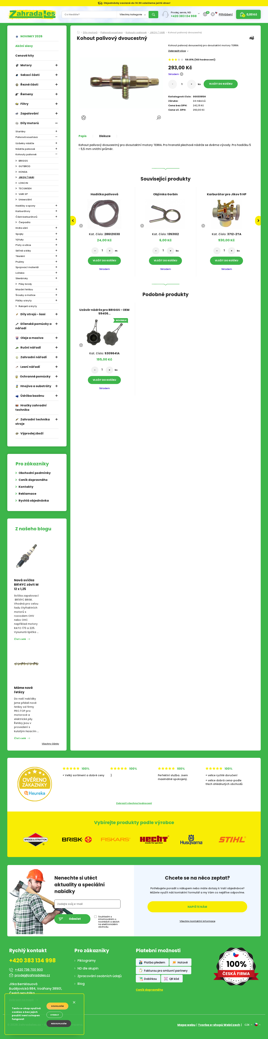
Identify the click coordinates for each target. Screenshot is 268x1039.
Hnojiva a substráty (35, 386)
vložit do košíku (220, 84)
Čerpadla (24, 222)
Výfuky (19, 239)
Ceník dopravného (33, 480)
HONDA (23, 172)
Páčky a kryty (23, 300)
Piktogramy (86, 960)
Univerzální (25, 199)
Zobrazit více (177, 51)
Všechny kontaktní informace (197, 921)
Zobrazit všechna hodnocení (134, 803)
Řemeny (26, 94)
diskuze (104, 136)
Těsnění (20, 256)
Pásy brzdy (25, 284)
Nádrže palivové (25, 149)
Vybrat (54, 1014)
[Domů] (78, 31)
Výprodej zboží (32, 433)
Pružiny (19, 262)
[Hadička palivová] (104, 213)
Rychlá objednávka (34, 500)
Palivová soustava (26, 137)
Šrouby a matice (25, 295)
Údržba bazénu (32, 396)
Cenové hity (24, 56)
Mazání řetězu (24, 289)
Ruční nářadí (30, 347)
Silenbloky (21, 278)
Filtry (24, 104)
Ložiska (19, 273)
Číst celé (20, 639)
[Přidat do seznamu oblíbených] (84, 117)
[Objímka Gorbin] (165, 213)
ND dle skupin (87, 968)
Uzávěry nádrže (24, 143)
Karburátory (22, 211)
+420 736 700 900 (29, 969)
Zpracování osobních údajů (99, 976)
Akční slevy (24, 46)
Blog (81, 983)
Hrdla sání (21, 228)
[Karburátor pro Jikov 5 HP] (227, 213)
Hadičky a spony (25, 205)
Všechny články (50, 743)
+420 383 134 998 (184, 16)
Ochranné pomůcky (35, 376)
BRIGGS (23, 161)
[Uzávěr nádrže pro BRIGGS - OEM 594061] (104, 332)
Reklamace (27, 494)
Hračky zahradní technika (31, 407)
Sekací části (30, 75)
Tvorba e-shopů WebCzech (219, 1025)
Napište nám (197, 907)
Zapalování (29, 113)
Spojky (19, 234)
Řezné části (29, 84)
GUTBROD (24, 166)
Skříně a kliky (23, 250)
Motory (26, 65)
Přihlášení (226, 14)
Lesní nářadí (30, 367)
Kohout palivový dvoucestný (185, 32)
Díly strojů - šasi (32, 314)
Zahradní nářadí (33, 357)
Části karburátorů (26, 217)
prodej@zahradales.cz (32, 975)
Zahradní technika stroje (32, 421)
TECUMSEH (25, 188)
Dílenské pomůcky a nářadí (33, 326)
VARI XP (23, 194)
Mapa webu (186, 1025)
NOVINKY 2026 (31, 36)
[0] (205, 14)
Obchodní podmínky (35, 473)
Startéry (20, 131)
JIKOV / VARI (26, 177)
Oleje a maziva (31, 338)
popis (83, 136)
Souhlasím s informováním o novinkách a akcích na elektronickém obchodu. (108, 921)
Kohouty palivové (25, 154)
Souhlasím (57, 1006)
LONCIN (23, 183)
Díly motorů (29, 123)
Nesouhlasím (59, 1023)
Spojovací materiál (27, 267)
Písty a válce (23, 245)
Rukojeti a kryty (28, 306)
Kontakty (26, 487)
